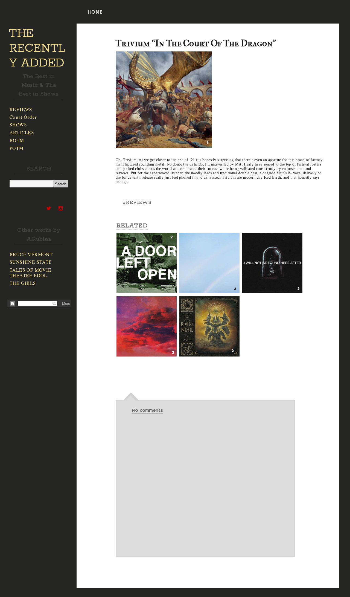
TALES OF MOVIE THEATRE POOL (30, 273)
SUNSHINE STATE (31, 262)
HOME (95, 12)
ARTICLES (22, 132)
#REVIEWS (137, 202)
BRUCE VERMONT (31, 254)
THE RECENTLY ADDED (37, 48)
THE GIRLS (23, 283)
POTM (17, 148)
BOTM (17, 140)
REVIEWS (21, 109)
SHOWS (18, 124)
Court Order (23, 117)
